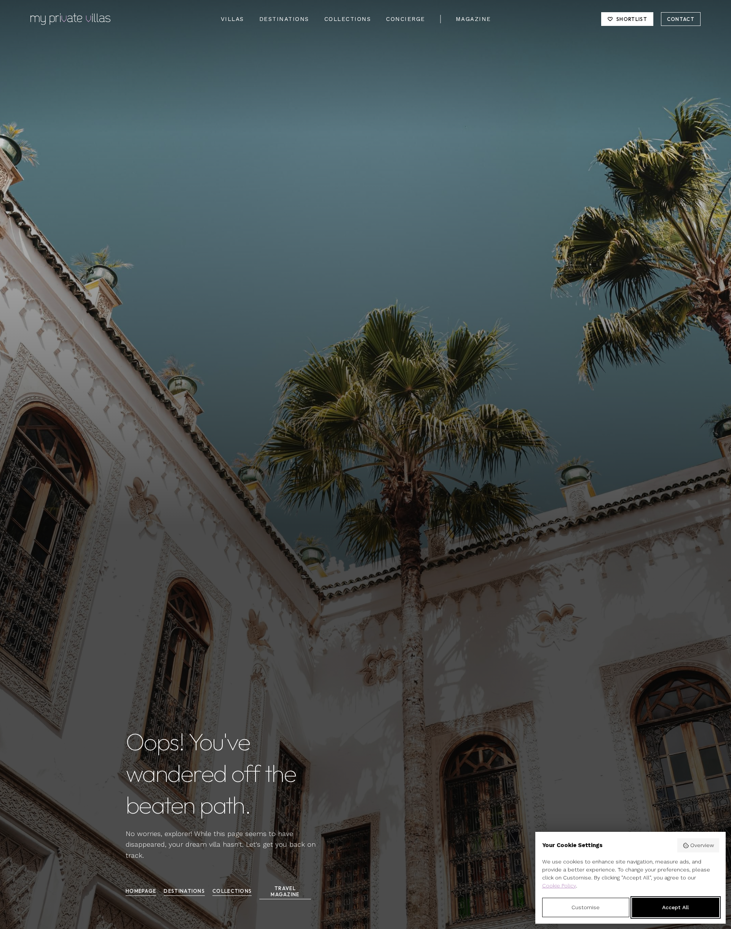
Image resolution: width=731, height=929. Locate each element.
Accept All (675, 907)
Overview (702, 845)
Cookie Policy (559, 886)
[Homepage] (70, 19)
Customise (585, 907)
